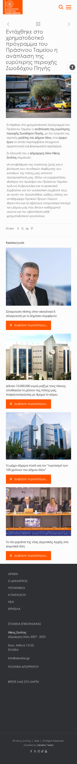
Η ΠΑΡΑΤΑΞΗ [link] (17, 595)
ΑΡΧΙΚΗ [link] (13, 574)
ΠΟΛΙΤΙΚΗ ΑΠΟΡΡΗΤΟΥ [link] (23, 667)
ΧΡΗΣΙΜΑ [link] (14, 609)
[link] (72, 67)
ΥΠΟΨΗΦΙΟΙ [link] (16, 588)
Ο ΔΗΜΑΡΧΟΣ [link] (18, 581)
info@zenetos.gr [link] (19, 658)
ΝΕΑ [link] (11, 602)
